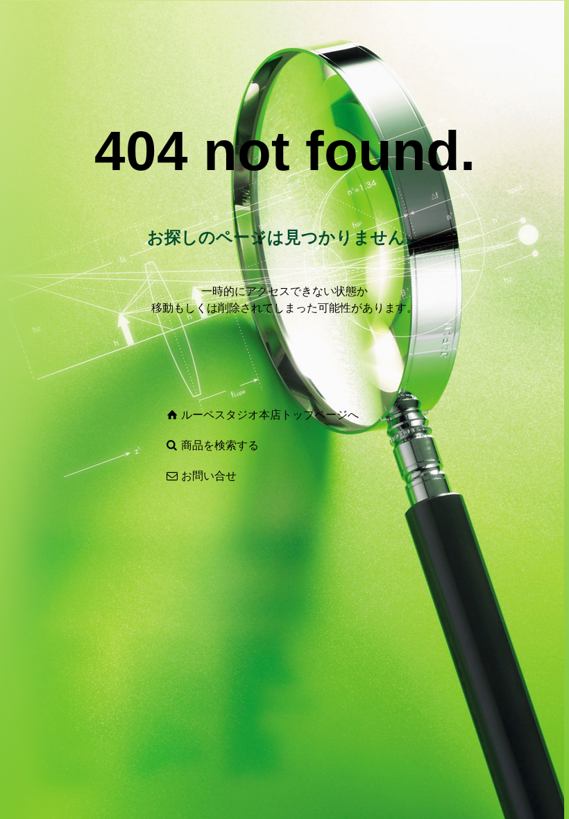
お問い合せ (209, 476)
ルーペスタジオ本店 (231, 415)
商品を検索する (220, 445)
